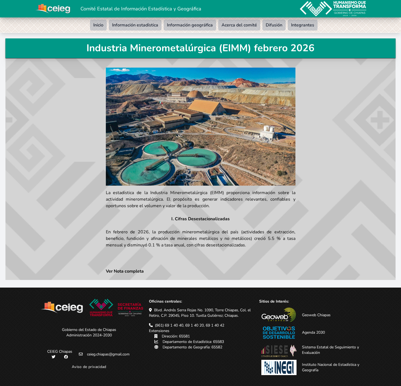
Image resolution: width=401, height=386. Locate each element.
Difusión (274, 25)
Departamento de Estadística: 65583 (193, 341)
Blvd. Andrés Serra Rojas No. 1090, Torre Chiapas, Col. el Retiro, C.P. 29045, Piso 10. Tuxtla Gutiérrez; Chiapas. (200, 312)
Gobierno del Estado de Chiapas (89, 329)
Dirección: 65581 (176, 336)
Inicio (98, 25)
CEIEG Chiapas (59, 351)
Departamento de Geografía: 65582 (192, 347)
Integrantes (302, 25)
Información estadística (135, 25)
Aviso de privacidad (89, 366)
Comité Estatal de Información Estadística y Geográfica (140, 8)
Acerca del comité (239, 25)
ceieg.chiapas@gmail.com (108, 354)
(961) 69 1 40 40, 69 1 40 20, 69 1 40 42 (189, 325)
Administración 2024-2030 (89, 335)
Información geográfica (190, 25)
